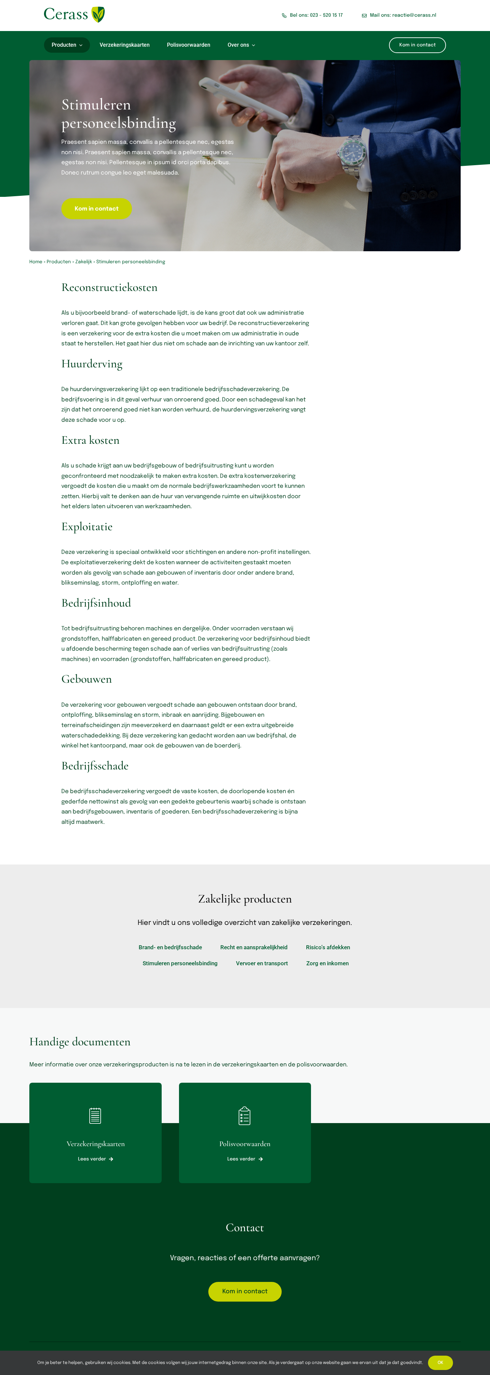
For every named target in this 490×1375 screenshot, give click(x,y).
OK (440, 1363)
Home (35, 262)
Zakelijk (83, 262)
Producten (59, 262)
